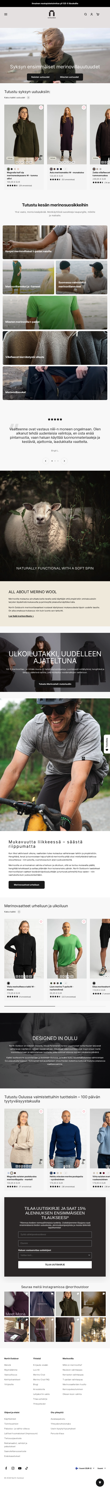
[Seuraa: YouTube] (20, 1468)
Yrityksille (9, 1384)
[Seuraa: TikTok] (26, 1468)
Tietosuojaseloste (13, 1438)
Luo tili (36, 1370)
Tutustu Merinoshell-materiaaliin (55, 684)
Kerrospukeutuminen (73, 1389)
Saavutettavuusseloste (15, 1451)
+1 (65, 169)
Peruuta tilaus (57, 1433)
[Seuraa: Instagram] (13, 1468)
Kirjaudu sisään (40, 1365)
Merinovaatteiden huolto (74, 1384)
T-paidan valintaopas (73, 1379)
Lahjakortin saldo (41, 1394)
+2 (65, 1173)
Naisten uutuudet (40, 77)
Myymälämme (11, 1370)
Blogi (35, 1384)
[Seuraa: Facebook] (6, 1468)
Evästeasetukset (12, 1456)
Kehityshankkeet (12, 1379)
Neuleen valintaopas (72, 1370)
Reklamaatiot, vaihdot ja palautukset (15, 1445)
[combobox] (54, 1255)
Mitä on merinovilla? (72, 1365)
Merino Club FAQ (41, 1379)
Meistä (7, 1365)
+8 (65, 983)
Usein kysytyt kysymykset (63, 1428)
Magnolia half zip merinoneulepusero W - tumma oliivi (22, 175)
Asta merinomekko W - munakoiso (67, 172)
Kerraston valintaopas (73, 1374)
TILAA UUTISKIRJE (55, 1265)
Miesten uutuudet (69, 77)
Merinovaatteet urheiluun (26, 884)
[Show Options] (89, 1255)
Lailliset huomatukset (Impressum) (21, 1433)
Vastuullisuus (10, 1374)
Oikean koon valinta (72, 1394)
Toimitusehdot (11, 1423)
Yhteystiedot (39, 1404)
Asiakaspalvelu (58, 1419)
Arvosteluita (39, 1389)
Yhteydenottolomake (61, 1423)
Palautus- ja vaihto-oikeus (17, 1428)
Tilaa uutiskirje (40, 1399)
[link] (16, 1304)
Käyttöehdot (10, 1419)
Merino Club (39, 1374)
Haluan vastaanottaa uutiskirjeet (34, 1250)
